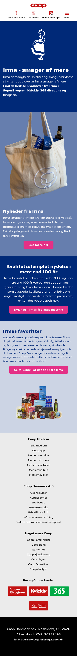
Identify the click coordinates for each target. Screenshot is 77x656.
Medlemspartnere (38, 465)
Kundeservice (38, 497)
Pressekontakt (38, 507)
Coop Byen (38, 559)
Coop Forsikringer (38, 539)
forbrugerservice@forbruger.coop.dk (38, 639)
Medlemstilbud (38, 469)
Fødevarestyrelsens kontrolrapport (38, 521)
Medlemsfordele (38, 460)
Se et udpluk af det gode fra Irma (38, 369)
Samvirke (38, 549)
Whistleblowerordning (38, 517)
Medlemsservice (38, 455)
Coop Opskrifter (38, 564)
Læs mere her (38, 244)
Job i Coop (38, 502)
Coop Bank (39, 544)
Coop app (38, 450)
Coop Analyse (38, 569)
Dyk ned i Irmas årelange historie (38, 309)
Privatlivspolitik (38, 512)
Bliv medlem (38, 445)
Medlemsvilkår (38, 474)
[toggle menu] (67, 13)
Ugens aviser (38, 492)
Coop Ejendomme (38, 554)
